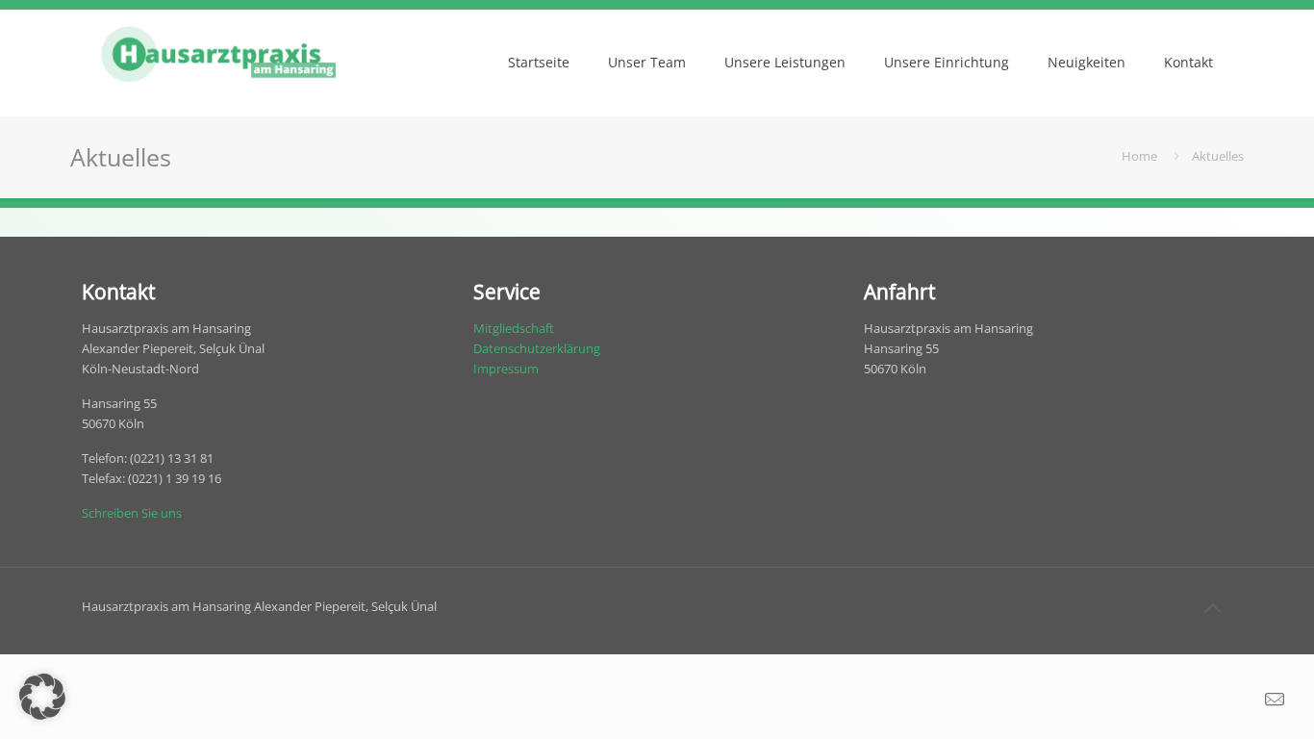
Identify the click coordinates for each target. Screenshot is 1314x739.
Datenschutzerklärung (536, 348)
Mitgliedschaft (513, 328)
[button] (42, 696)
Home (1139, 156)
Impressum (506, 368)
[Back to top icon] (1212, 608)
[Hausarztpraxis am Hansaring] (218, 62)
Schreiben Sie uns (132, 513)
